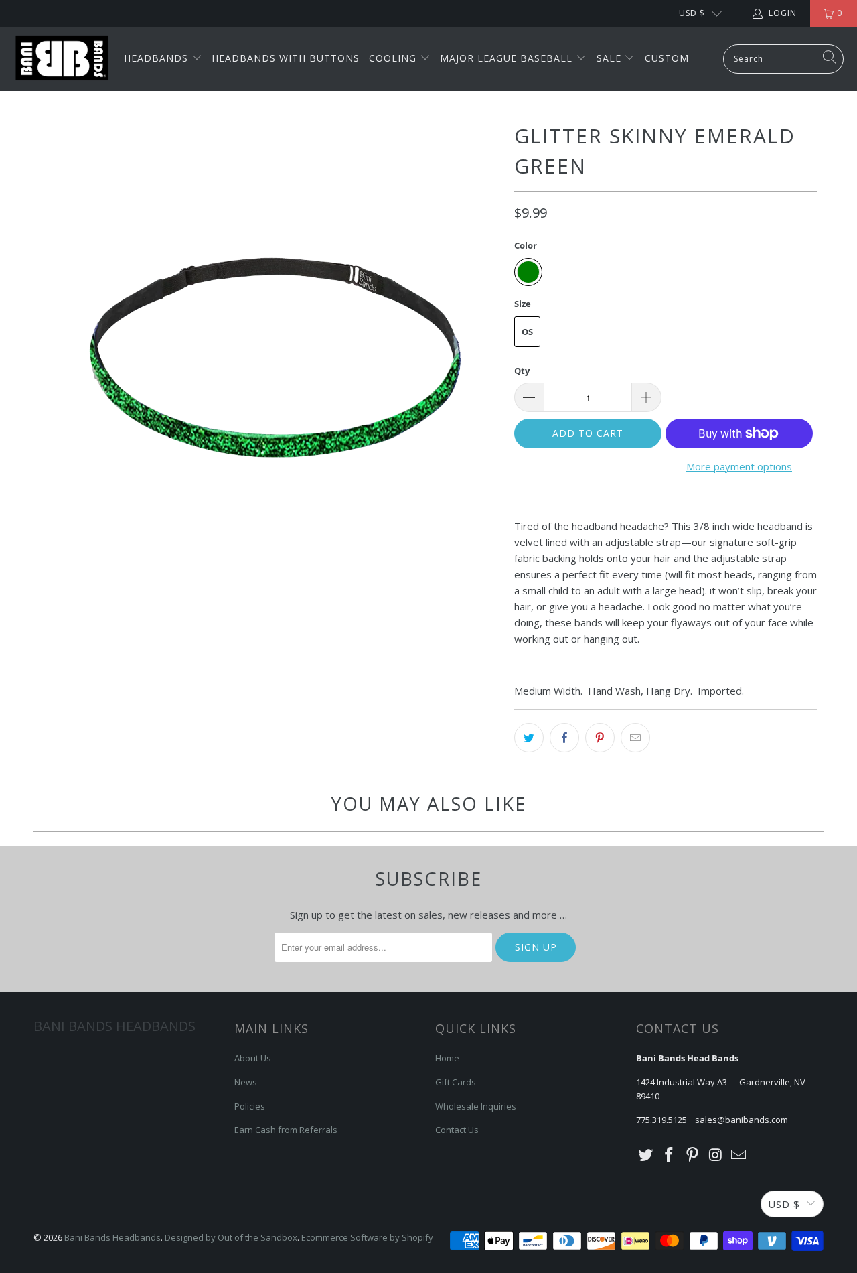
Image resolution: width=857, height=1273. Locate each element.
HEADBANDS (157, 58)
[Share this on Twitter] (529, 737)
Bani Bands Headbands (112, 1237)
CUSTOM (667, 58)
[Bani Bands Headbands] (61, 59)
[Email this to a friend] (635, 737)
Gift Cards (455, 1082)
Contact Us (457, 1130)
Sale (611, 58)
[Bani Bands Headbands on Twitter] (646, 1155)
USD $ (692, 13)
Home (447, 1058)
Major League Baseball (508, 58)
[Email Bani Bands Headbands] (739, 1155)
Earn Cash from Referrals (285, 1130)
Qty (522, 370)
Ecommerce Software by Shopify (367, 1237)
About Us (252, 1058)
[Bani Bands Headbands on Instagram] (716, 1155)
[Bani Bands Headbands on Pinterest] (692, 1155)
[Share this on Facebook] (564, 737)
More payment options (739, 466)
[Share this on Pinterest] (600, 737)
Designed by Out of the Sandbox (231, 1237)
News (245, 1082)
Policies (249, 1106)
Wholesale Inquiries (475, 1106)
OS (527, 332)
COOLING (394, 58)
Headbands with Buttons (286, 58)
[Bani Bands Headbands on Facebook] (669, 1155)
